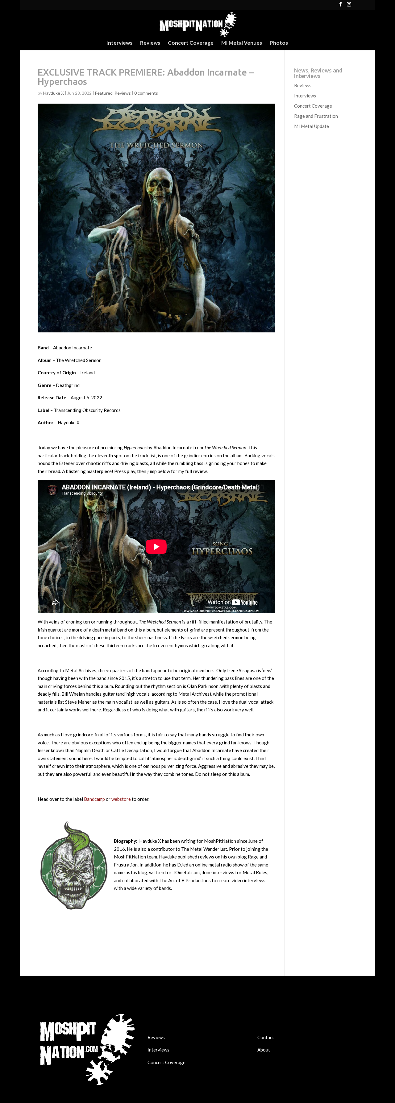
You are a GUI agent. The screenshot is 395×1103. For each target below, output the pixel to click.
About (263, 1049)
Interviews (119, 43)
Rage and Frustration (316, 116)
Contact (265, 1037)
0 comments (146, 93)
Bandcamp (94, 799)
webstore (121, 799)
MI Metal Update (311, 126)
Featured (104, 93)
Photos (279, 43)
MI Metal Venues (241, 43)
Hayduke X (53, 93)
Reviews (150, 43)
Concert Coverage (191, 43)
